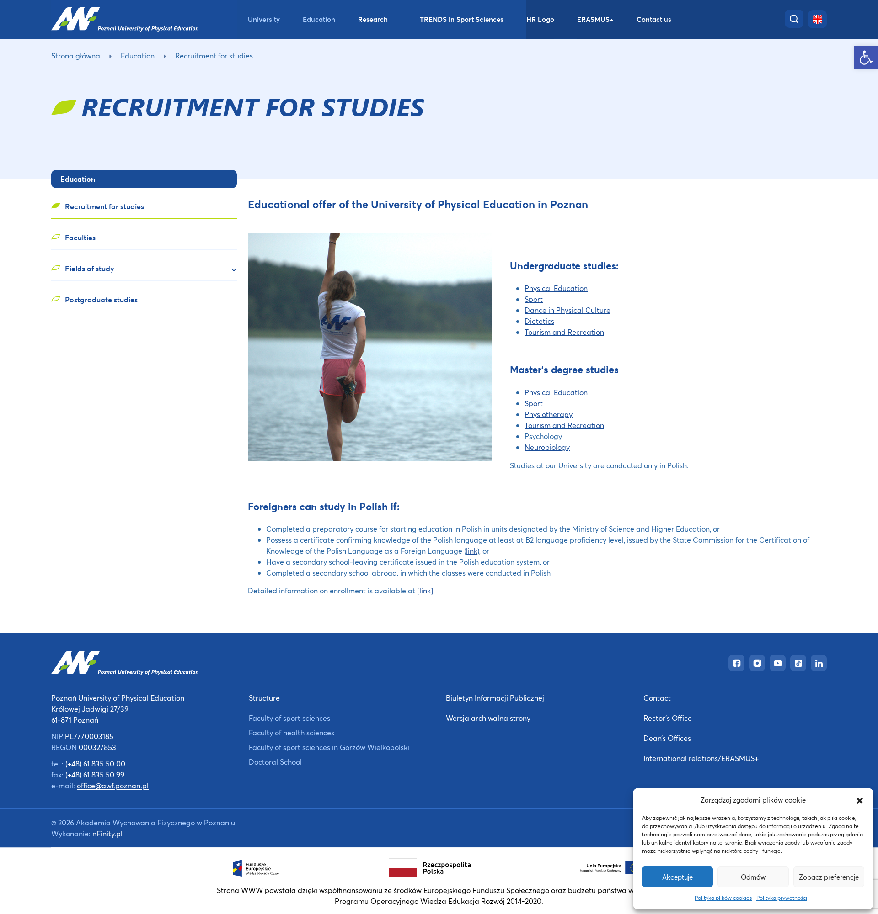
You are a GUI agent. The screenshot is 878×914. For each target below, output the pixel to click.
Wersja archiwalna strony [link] (488, 718)
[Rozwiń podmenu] (230, 270)
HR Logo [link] (540, 19)
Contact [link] (657, 698)
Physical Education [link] (556, 288)
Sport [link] (534, 299)
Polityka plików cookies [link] (723, 897)
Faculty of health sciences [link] (291, 732)
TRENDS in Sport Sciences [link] (461, 19)
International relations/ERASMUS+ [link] (701, 758)
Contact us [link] (654, 19)
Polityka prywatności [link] (781, 897)
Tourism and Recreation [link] (564, 332)
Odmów (753, 877)
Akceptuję (677, 877)
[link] (866, 57)
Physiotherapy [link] (549, 414)
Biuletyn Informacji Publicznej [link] (495, 698)
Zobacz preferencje (829, 877)
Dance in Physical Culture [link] (567, 310)
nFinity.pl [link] (107, 833)
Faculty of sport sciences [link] (289, 718)
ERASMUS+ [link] (595, 19)
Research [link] (373, 19)
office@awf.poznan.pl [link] (113, 785)
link (471, 550)
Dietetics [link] (539, 321)
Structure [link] (264, 698)
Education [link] (319, 19)
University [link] (264, 19)
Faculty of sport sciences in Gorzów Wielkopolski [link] (329, 747)
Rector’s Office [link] (667, 718)
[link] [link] (425, 590)
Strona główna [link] (75, 55)
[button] (859, 799)
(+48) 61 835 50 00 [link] (95, 763)
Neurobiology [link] (547, 447)
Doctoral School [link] (275, 761)
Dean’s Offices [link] (667, 738)
